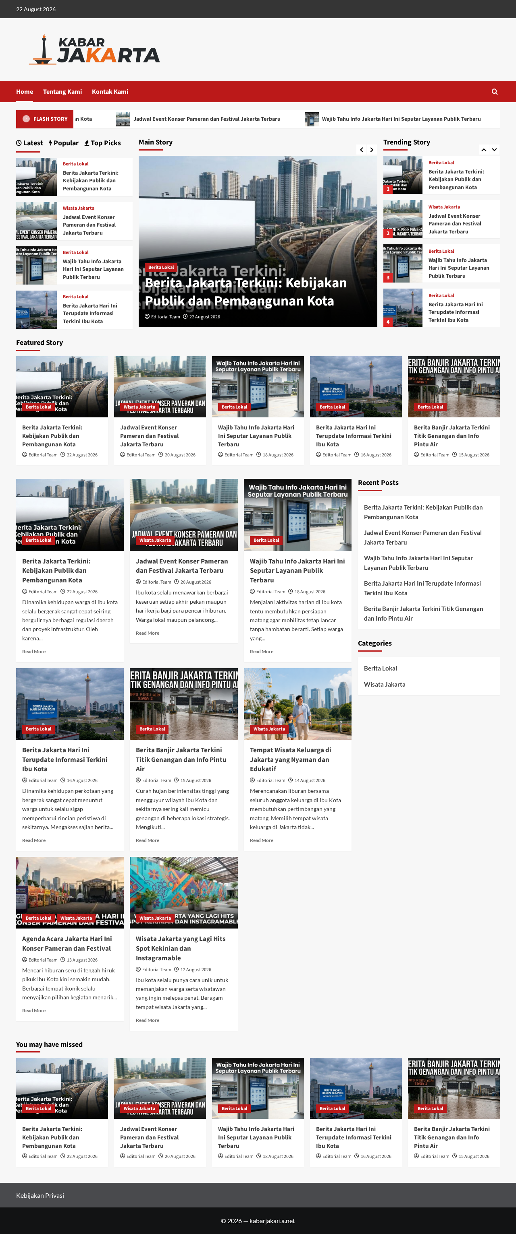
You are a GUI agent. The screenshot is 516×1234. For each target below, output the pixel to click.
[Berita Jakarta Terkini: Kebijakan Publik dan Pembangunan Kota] (402, 175)
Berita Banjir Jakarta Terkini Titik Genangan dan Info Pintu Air (452, 436)
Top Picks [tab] (105, 143)
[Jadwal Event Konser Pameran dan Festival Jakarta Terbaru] (402, 219)
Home (24, 91)
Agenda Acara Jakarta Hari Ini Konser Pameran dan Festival (67, 943)
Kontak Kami (110, 91)
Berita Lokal (161, 267)
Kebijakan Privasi (40, 1195)
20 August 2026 (180, 455)
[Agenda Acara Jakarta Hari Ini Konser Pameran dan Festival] (70, 893)
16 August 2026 (376, 455)
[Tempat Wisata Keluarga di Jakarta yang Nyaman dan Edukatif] (298, 704)
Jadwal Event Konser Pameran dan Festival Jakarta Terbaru (166, 119)
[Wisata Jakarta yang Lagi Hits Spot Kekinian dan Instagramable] (183, 893)
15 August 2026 (474, 455)
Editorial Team (165, 317)
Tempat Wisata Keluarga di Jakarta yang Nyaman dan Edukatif (290, 759)
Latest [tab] (32, 143)
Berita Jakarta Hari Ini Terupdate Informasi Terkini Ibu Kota (456, 312)
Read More (34, 651)
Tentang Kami (62, 91)
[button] (495, 92)
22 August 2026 (204, 317)
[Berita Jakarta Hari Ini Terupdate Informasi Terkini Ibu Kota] (402, 308)
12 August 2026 (196, 969)
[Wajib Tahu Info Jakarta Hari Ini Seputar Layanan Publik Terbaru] (402, 263)
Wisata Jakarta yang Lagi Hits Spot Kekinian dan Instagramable (181, 948)
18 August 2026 (278, 455)
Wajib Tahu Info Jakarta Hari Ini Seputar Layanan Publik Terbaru (361, 119)
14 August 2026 (310, 780)
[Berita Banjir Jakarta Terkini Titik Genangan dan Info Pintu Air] (454, 386)
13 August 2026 (82, 960)
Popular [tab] (65, 143)
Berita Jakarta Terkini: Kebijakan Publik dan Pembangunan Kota (246, 292)
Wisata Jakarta (444, 207)
